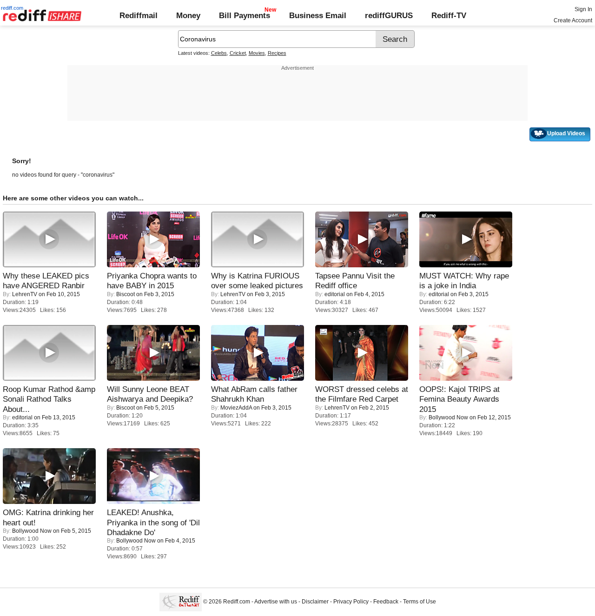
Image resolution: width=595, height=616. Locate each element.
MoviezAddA (236, 407)
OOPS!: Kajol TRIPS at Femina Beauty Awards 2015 (459, 399)
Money (188, 15)
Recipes (277, 53)
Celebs (219, 53)
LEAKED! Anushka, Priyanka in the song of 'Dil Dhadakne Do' (153, 522)
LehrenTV (24, 294)
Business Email (317, 15)
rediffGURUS (389, 15)
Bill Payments (244, 15)
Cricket (238, 53)
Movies (257, 53)
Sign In (583, 9)
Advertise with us (275, 601)
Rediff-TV (448, 15)
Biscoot (125, 294)
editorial (334, 294)
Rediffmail (138, 15)
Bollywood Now (448, 417)
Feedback (385, 601)
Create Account (573, 20)
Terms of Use (419, 601)
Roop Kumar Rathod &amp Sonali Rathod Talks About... (49, 399)
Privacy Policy (351, 601)
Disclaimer (315, 601)
